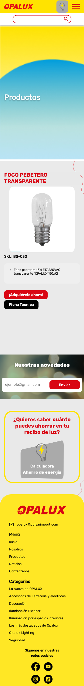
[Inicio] (18, 6)
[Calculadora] (62, 6)
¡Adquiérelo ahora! (26, 294)
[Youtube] (48, 666)
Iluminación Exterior (24, 611)
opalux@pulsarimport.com (37, 524)
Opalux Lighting (21, 633)
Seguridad (17, 640)
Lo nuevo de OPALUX (25, 589)
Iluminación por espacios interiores (36, 618)
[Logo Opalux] (42, 510)
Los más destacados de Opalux (33, 626)
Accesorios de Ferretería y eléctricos (37, 596)
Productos (17, 557)
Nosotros (16, 549)
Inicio (13, 542)
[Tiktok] (48, 679)
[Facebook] (35, 666)
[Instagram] (35, 679)
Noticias (15, 564)
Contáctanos (19, 571)
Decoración (18, 604)
